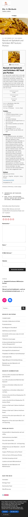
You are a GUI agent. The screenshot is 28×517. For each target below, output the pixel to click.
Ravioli (7, 198)
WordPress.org (6, 489)
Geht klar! (5, 511)
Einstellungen (6, 514)
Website (4, 261)
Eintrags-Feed (6, 483)
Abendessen (8, 193)
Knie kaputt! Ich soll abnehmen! (11, 350)
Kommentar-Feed (7, 486)
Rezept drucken (15, 64)
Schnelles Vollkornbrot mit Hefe (11, 321)
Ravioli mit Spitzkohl (17, 198)
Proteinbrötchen (7, 324)
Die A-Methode (9, 9)
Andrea (20, 38)
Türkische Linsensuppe (8, 339)
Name (4, 245)
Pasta (10, 196)
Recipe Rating (6, 216)
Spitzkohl (8, 199)
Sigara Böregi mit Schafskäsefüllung (12, 360)
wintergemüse (16, 199)
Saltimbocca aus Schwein (9, 330)
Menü (14, 15)
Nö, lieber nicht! (14, 511)
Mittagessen (17, 193)
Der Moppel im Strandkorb (9, 327)
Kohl (6, 196)
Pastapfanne (17, 196)
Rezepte (7, 194)
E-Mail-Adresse (7, 253)
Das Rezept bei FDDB (8, 180)
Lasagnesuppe (6, 318)
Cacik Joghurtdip (7, 357)
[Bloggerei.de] (5, 495)
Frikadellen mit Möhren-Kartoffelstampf (13, 353)
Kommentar (6, 223)
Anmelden (5, 479)
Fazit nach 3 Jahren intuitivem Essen (12, 347)
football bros (5, 390)
